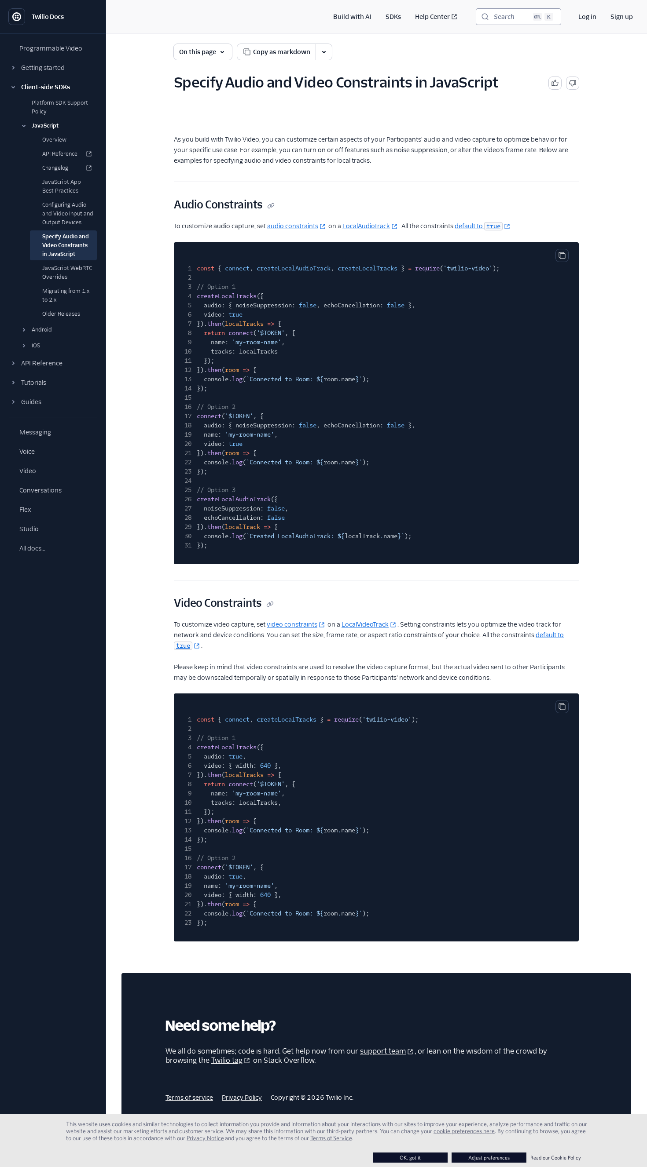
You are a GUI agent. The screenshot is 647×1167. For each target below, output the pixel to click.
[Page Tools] (324, 52)
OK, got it (410, 1157)
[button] (53, 68)
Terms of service (189, 1097)
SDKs (393, 17)
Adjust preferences (489, 1157)
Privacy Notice (205, 1137)
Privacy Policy (242, 1097)
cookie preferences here (464, 1130)
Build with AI (352, 17)
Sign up (621, 17)
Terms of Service (331, 1137)
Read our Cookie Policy (555, 1157)
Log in (587, 17)
